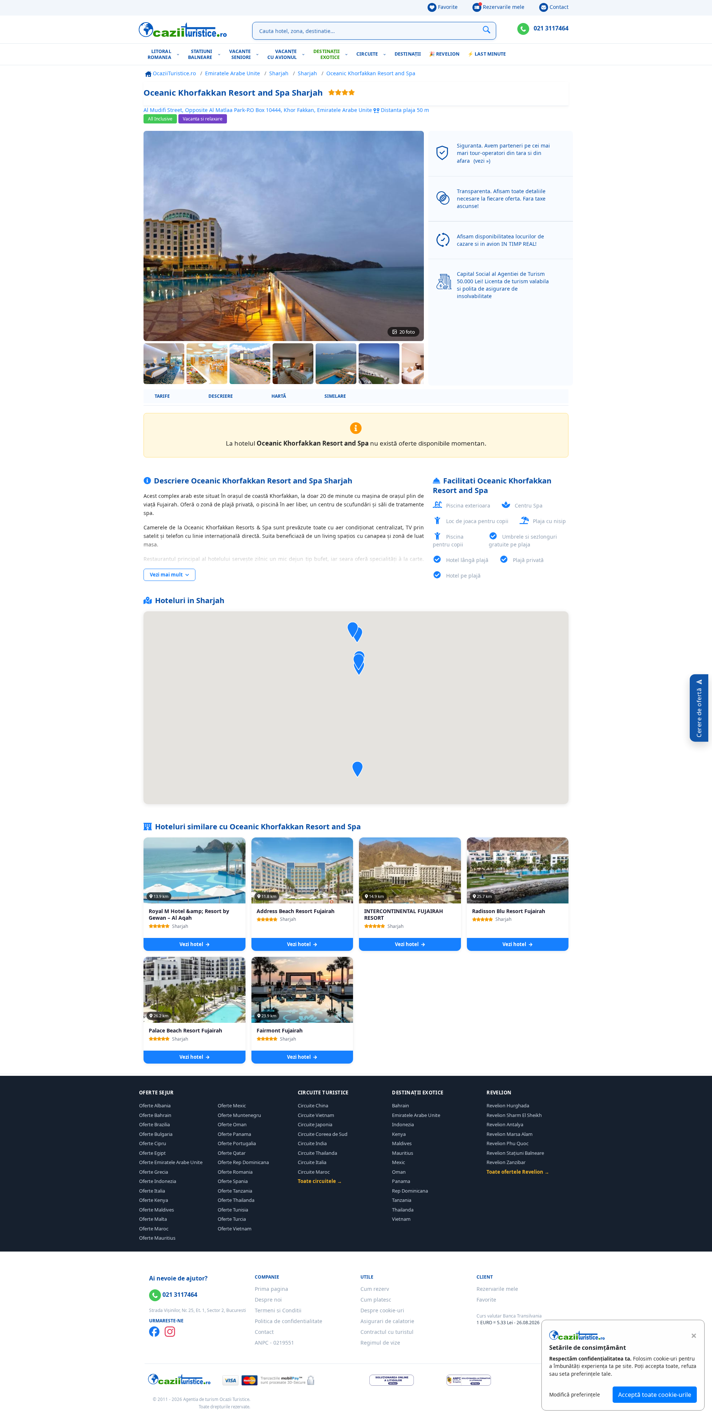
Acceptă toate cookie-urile (654, 1395)
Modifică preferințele (574, 1394)
